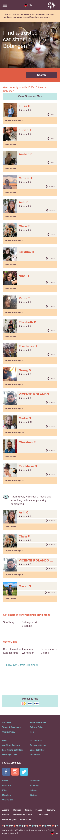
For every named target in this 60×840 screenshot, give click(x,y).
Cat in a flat (51, 5)
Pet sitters (35, 755)
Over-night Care (9, 755)
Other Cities (8, 800)
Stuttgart (34, 795)
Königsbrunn (10, 653)
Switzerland (43, 815)
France (39, 810)
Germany (51, 810)
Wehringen (28, 653)
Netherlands (19, 815)
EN (29, 5)
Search (41, 75)
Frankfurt (6, 785)
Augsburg (27, 649)
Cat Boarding (36, 740)
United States (25, 819)
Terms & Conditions (11, 727)
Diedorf (45, 653)
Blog (4, 740)
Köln (4, 790)
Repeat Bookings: (14, 120)
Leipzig (33, 790)
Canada (28, 810)
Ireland (5, 815)
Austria (5, 810)
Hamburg (34, 785)
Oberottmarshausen (14, 649)
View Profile (10, 144)
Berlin (5, 781)
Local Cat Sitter (37, 750)
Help (32, 732)
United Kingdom (9, 819)
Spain (29, 815)
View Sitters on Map (30, 96)
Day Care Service (38, 745)
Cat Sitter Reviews (11, 745)
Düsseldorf (35, 781)
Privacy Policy (37, 727)
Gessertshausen (50, 649)
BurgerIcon (4, 5)
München (6, 795)
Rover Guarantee (38, 722)
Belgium (17, 810)
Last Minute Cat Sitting (12, 750)
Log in (49, 14)
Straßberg (9, 622)
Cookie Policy (8, 732)
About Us (6, 722)
